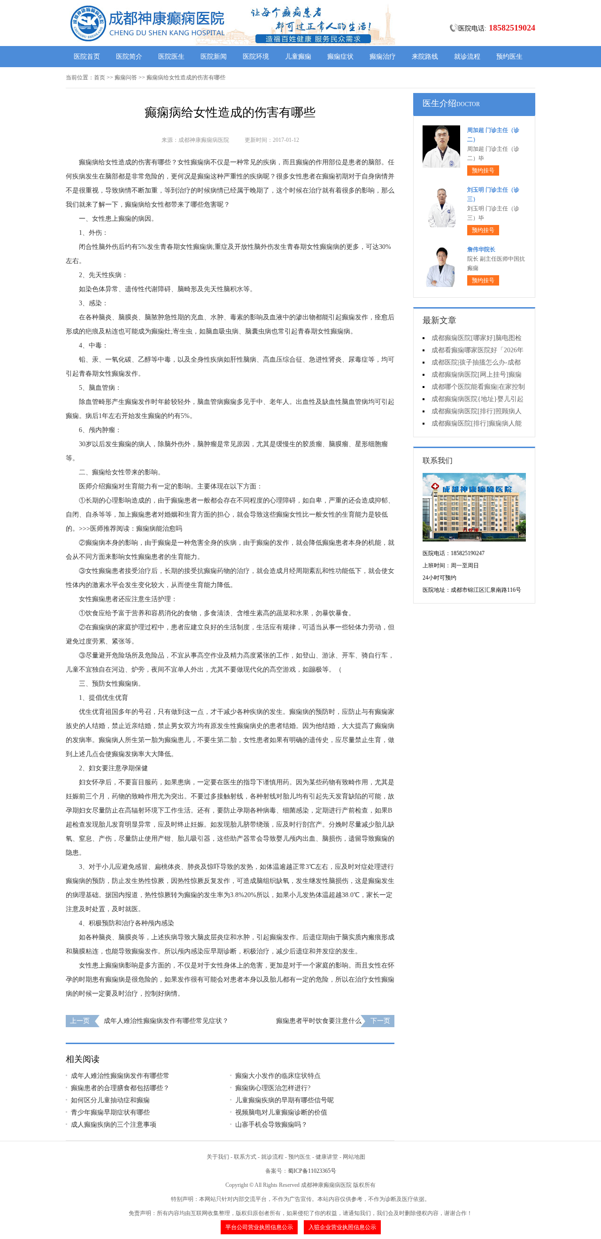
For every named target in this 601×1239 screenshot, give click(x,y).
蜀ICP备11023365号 (312, 1171)
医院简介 (129, 56)
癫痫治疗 (383, 56)
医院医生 (171, 56)
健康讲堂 (327, 1157)
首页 (99, 77)
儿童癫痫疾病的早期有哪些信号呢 (284, 1100)
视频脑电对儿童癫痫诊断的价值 (281, 1112)
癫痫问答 (126, 77)
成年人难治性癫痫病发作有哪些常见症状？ (166, 1020)
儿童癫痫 (298, 56)
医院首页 (87, 56)
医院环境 (256, 56)
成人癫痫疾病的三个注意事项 (113, 1124)
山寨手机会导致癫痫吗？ (271, 1124)
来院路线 (425, 56)
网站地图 (354, 1157)
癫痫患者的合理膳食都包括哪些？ (120, 1088)
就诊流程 (467, 56)
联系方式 (245, 1157)
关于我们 (218, 1157)
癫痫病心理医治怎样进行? (272, 1088)
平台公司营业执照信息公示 (259, 1227)
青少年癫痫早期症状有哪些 (110, 1112)
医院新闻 (213, 56)
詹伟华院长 (481, 249)
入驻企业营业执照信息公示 (342, 1227)
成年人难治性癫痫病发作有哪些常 (120, 1075)
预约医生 (509, 56)
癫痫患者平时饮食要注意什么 (319, 1020)
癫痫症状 (340, 56)
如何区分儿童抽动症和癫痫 (110, 1100)
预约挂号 (483, 170)
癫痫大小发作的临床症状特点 (278, 1075)
